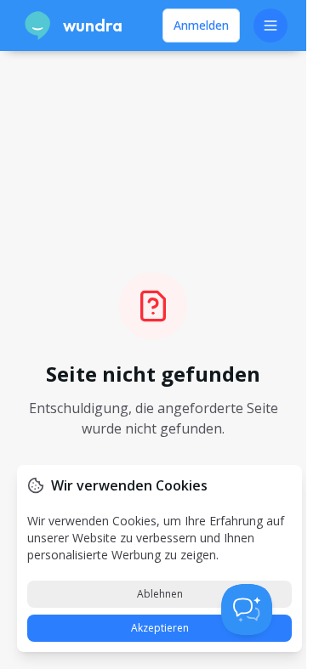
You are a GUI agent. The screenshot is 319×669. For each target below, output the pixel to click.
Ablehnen (160, 594)
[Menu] (270, 26)
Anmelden (201, 25)
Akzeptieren (160, 628)
